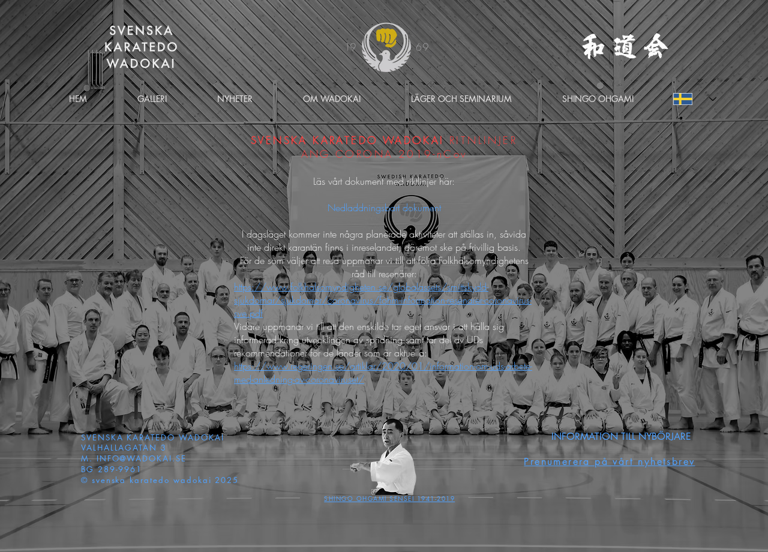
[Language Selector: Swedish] (695, 99)
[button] (332, 98)
